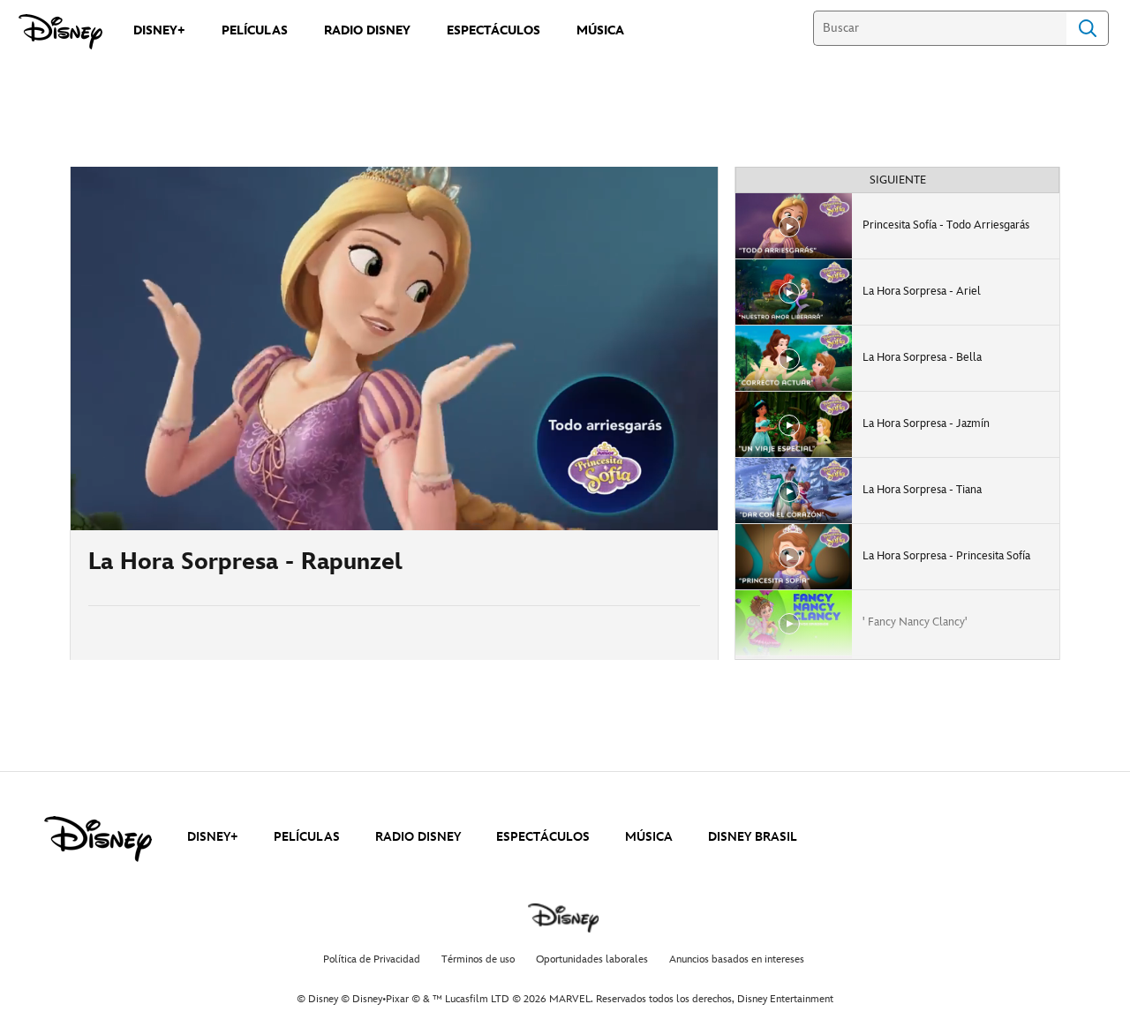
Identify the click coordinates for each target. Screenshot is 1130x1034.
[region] (394, 348)
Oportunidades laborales (592, 959)
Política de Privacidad (371, 959)
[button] (191, 506)
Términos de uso (478, 959)
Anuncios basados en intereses (736, 959)
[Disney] (60, 31)
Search (1087, 28)
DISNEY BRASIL (752, 836)
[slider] (394, 481)
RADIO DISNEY (418, 836)
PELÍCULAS (307, 836)
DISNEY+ (212, 836)
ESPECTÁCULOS (543, 836)
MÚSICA (649, 836)
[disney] (98, 839)
